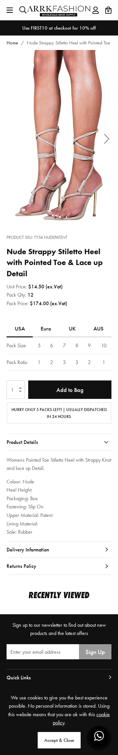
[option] (59, 28)
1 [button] (55, 217)
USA (20, 328)
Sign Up (95, 652)
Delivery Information (28, 549)
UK (72, 328)
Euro (46, 328)
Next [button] (106, 138)
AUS (98, 328)
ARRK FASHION (59, 10)
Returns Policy (21, 566)
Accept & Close (59, 740)
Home (12, 42)
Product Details (22, 442)
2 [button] (62, 217)
